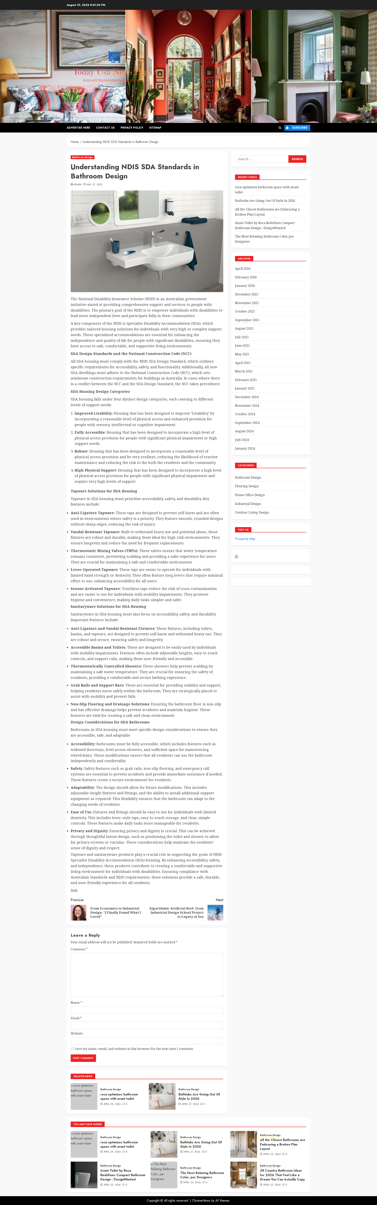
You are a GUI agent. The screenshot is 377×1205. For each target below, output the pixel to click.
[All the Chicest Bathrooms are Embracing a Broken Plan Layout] (243, 1144)
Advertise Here (78, 128)
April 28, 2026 (112, 1104)
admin (78, 184)
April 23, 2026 (272, 1185)
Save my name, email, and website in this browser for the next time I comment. (134, 1049)
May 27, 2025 (94, 184)
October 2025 (245, 311)
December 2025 (246, 294)
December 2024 (246, 397)
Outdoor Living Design (252, 512)
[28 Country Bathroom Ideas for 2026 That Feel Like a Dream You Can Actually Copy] (243, 1175)
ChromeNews (201, 1200)
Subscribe (299, 128)
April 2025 (243, 363)
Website (77, 1033)
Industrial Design (248, 504)
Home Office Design (250, 495)
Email (76, 1018)
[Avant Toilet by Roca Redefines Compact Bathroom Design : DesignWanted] (84, 1175)
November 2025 (247, 303)
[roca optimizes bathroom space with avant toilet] (84, 1096)
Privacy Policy (132, 128)
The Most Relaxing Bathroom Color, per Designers (202, 1175)
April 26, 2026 (272, 1154)
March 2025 (244, 371)
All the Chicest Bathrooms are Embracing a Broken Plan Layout (282, 1144)
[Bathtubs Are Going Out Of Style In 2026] (162, 1096)
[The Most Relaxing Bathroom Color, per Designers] (164, 1175)
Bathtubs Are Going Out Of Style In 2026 (199, 1096)
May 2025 (242, 354)
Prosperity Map (245, 539)
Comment (79, 949)
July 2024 (242, 440)
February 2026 (246, 277)
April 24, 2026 (192, 1182)
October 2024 (245, 414)
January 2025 (245, 388)
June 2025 (242, 345)
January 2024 (245, 448)
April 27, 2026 (190, 1104)
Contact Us (105, 128)
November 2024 (247, 405)
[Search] (279, 128)
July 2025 (242, 337)
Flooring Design (247, 486)
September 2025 (247, 320)
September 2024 (247, 423)
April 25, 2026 (112, 1185)
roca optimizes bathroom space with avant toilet (119, 1096)
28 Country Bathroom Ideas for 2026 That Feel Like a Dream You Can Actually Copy (282, 1175)
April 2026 (243, 268)
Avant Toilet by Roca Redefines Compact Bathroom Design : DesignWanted (122, 1175)
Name (76, 1002)
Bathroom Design (82, 157)
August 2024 (244, 431)
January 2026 (245, 285)
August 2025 (244, 328)
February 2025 (246, 380)
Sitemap (155, 128)
